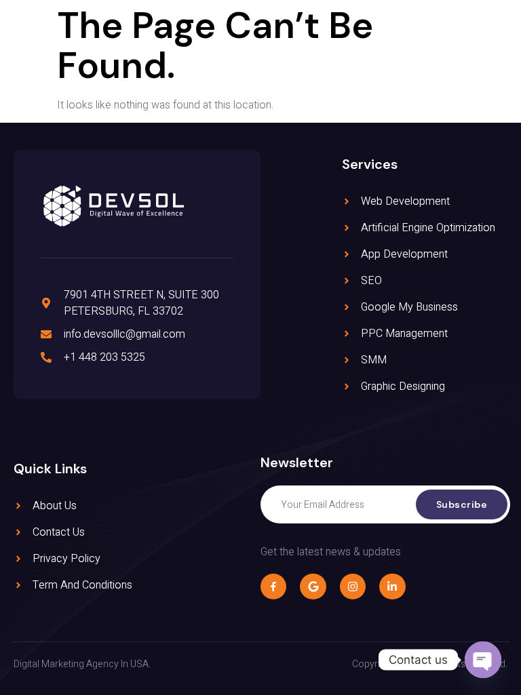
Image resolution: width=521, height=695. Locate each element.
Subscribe (462, 504)
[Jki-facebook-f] (273, 586)
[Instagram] (353, 586)
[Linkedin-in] (392, 586)
